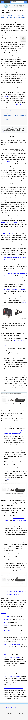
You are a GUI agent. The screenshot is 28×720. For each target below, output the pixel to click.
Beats (6, 96)
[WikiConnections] (14, 6)
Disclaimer (8, 707)
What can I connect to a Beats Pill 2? (13, 594)
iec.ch (5, 622)
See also (6, 119)
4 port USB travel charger (10, 161)
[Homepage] (2, 2)
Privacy (12, 707)
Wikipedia (6, 616)
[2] (3, 106)
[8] (23, 430)
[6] (7, 345)
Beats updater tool (13, 107)
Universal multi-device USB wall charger (13, 688)
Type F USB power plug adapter (12, 676)
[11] (23, 302)
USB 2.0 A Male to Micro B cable (12, 433)
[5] (8, 342)
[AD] (25, 302)
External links (7, 122)
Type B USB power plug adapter (15, 430)
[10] (8, 520)
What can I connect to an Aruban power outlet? (15, 591)
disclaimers (4, 131)
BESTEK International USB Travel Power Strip (15, 289)
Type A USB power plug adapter (12, 630)
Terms (16, 707)
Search (19, 707)
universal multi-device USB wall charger (10, 222)
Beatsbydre (6, 619)
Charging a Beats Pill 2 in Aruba (11, 113)
